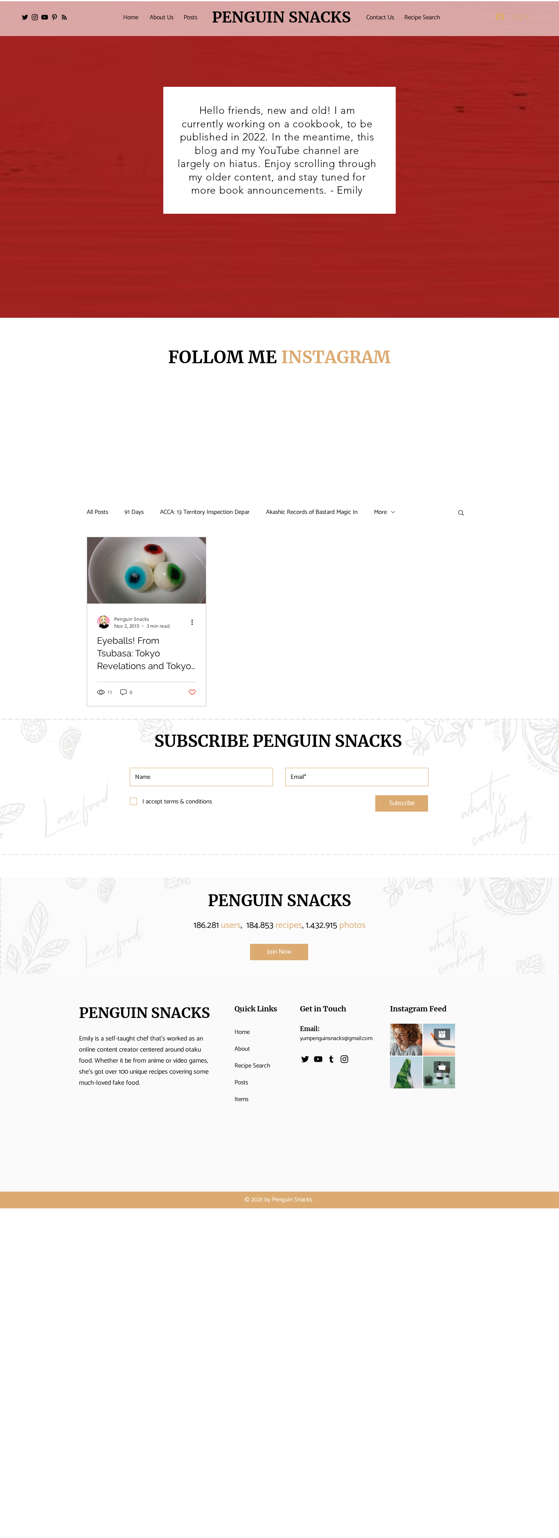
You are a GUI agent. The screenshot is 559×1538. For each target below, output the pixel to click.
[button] (461, 513)
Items (241, 1099)
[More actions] (195, 622)
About (242, 1049)
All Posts (97, 512)
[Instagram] (35, 17)
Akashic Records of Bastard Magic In (312, 512)
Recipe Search (252, 1066)
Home (242, 1032)
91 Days (134, 512)
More (380, 512)
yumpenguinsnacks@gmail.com (336, 1038)
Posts (241, 1082)
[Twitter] (25, 17)
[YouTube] (45, 17)
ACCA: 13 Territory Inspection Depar (205, 512)
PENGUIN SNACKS (279, 900)
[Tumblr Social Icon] (331, 1059)
